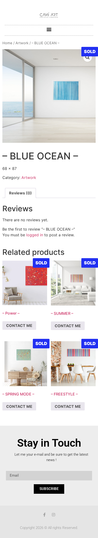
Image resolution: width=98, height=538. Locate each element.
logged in (34, 234)
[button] (49, 29)
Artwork (22, 43)
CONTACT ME (19, 325)
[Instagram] (53, 515)
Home (7, 43)
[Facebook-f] (44, 515)
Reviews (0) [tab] (20, 193)
